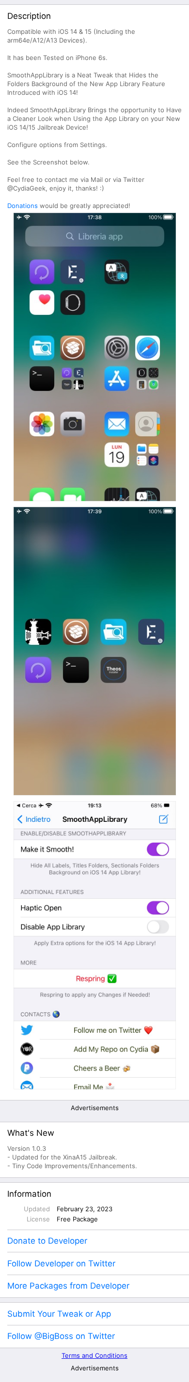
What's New (30, 1133)
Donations (22, 205)
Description (29, 16)
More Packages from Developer (68, 1286)
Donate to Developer (47, 1241)
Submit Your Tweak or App (59, 1314)
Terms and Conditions (94, 1355)
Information (29, 1194)
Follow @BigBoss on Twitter (61, 1336)
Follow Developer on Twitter (61, 1263)
